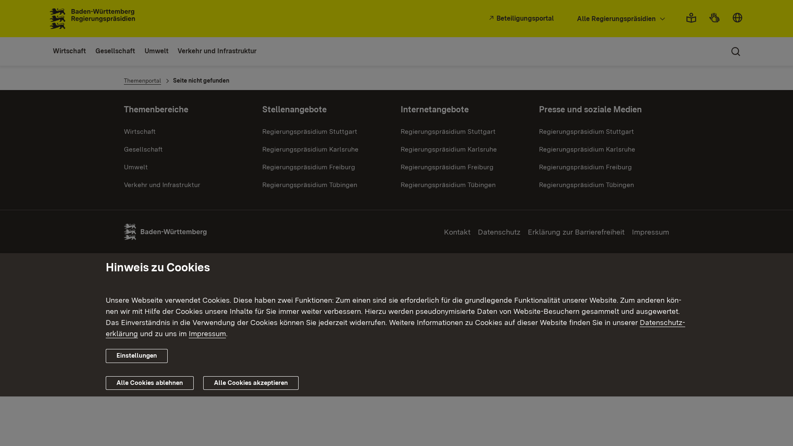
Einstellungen (136, 355)
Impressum (207, 333)
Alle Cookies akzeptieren (251, 383)
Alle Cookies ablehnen (149, 383)
